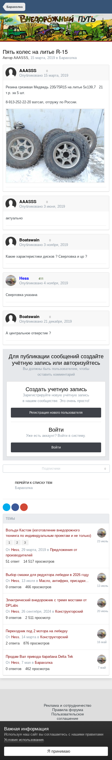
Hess (15, 550)
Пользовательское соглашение (67, 716)
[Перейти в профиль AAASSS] (10, 72)
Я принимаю (57, 751)
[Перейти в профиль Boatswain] (10, 242)
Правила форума (67, 710)
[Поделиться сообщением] (103, 76)
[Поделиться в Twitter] (6, 507)
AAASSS (21, 58)
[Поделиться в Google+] (24, 507)
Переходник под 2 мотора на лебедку (37, 631)
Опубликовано (43, 75)
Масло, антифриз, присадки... (64, 581)
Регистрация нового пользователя (56, 413)
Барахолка (68, 58)
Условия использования (23, 740)
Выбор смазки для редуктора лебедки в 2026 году (47, 575)
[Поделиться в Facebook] (15, 507)
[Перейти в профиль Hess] (10, 280)
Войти (56, 447)
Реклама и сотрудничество (67, 705)
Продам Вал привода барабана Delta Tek (39, 657)
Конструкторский (69, 611)
